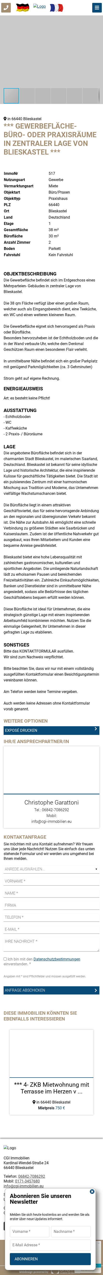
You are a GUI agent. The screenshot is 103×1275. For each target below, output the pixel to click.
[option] (51, 1072)
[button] (95, 20)
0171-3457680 (27, 1181)
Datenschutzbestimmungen (57, 959)
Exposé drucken (21, 730)
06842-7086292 (31, 1176)
